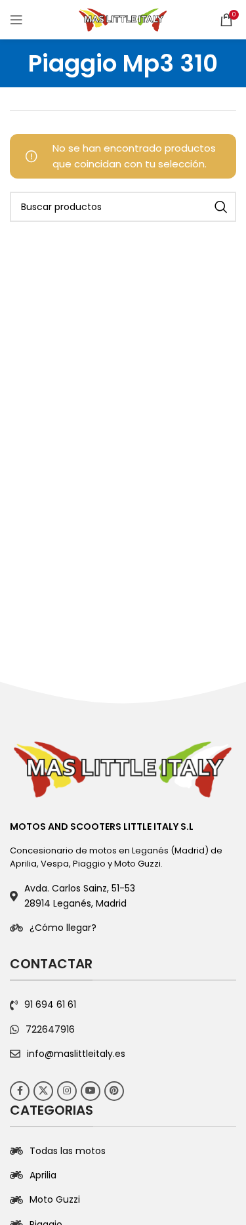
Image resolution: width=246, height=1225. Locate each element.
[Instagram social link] (67, 1091)
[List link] (123, 927)
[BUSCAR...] (221, 207)
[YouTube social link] (90, 1091)
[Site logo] (123, 19)
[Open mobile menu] (16, 20)
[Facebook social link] (20, 1091)
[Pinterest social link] (114, 1091)
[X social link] (43, 1091)
